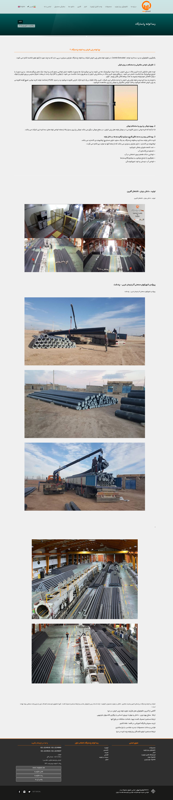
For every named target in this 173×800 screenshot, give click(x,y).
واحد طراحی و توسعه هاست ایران (126, 792)
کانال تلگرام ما (38, 772)
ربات (41, 775)
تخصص (105, 750)
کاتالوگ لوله (151, 757)
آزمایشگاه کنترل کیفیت (148, 755)
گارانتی (106, 755)
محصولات (108, 7)
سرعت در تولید (103, 757)
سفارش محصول (59, 7)
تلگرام (38, 775)
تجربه (106, 752)
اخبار (85, 7)
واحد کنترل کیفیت (96, 7)
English (22, 7)
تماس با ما (47, 7)
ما (35, 775)
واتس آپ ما (38, 779)
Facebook (19, 792)
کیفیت (106, 748)
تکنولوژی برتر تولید (121, 7)
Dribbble (24, 792)
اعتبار (106, 759)
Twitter (29, 792)
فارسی (31, 7)
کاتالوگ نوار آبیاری (149, 759)
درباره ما (133, 7)
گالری (79, 7)
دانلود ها (71, 7)
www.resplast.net (39, 768)
